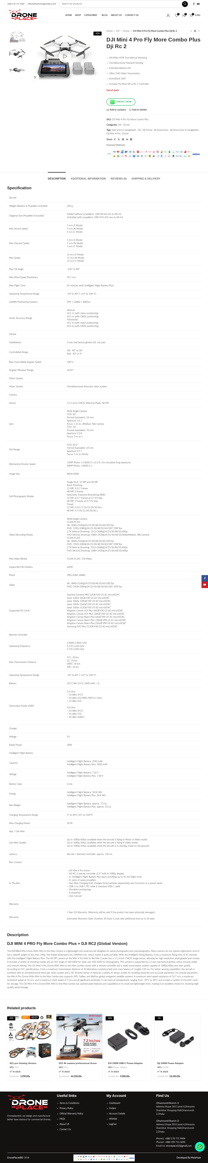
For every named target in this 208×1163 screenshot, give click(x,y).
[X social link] (119, 139)
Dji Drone (147, 130)
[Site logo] (23, 15)
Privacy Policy (66, 1108)
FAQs (62, 1119)
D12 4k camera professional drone (78, 1063)
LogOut (113, 1124)
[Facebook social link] (194, 3)
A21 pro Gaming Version (23, 1063)
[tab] (57, 177)
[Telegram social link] (131, 139)
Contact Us (65, 1129)
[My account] (168, 15)
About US (64, 1124)
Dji (139, 130)
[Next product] (199, 31)
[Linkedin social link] (127, 139)
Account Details (117, 1114)
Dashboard (114, 1103)
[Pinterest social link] (123, 139)
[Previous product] (191, 31)
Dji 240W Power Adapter (170, 1063)
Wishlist (113, 1119)
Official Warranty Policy (71, 1114)
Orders (112, 1108)
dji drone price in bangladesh (184, 130)
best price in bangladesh (124, 130)
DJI (117, 31)
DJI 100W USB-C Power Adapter (125, 1063)
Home (109, 31)
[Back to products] (195, 31)
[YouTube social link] (198, 3)
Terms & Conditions (69, 1103)
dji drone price (161, 130)
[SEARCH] (185, 4)
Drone (126, 31)
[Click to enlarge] (35, 77)
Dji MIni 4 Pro (113, 134)
